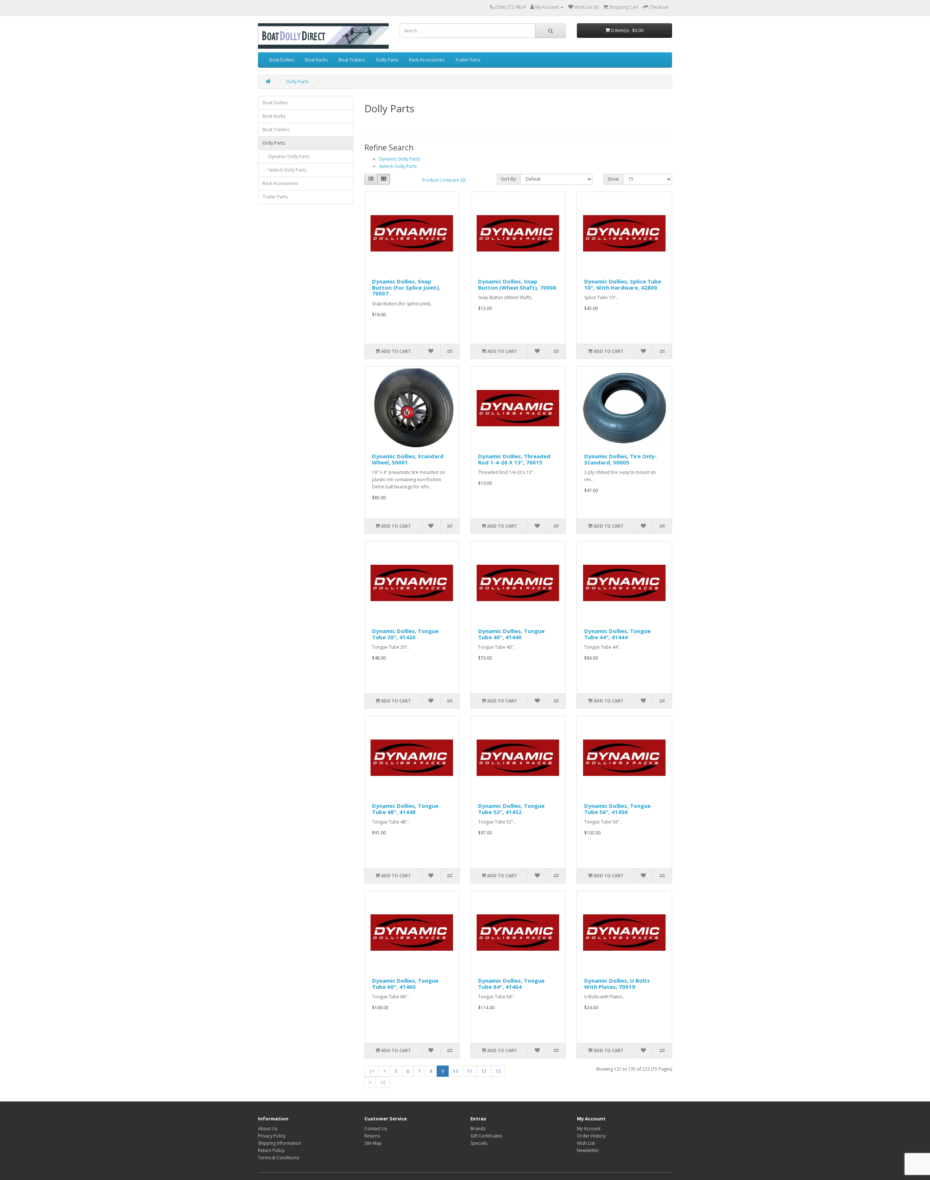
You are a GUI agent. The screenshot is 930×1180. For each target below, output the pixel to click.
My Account (589, 1128)
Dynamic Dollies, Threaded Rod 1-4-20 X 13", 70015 (514, 459)
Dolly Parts (387, 60)
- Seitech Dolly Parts (284, 170)
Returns (372, 1136)
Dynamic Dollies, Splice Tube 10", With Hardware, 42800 (622, 284)
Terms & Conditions (278, 1158)
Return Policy (271, 1150)
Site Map (373, 1143)
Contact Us (375, 1128)
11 (469, 1071)
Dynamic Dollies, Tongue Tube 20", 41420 (405, 634)
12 (483, 1071)
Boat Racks (316, 60)
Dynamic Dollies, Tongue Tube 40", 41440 (511, 634)
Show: (613, 179)
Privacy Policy (272, 1136)
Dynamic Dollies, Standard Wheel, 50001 (408, 459)
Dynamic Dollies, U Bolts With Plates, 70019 (617, 983)
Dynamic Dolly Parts (399, 159)
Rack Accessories (426, 60)
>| (382, 1082)
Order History (591, 1136)
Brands (477, 1128)
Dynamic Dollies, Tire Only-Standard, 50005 (620, 459)
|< (371, 1071)
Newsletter (588, 1150)
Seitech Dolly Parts (398, 166)
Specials (478, 1143)
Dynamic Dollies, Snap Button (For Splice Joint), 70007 (406, 287)
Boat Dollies (281, 60)
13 (498, 1071)
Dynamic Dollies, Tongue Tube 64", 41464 (511, 983)
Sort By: (509, 179)
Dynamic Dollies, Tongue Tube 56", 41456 (617, 808)
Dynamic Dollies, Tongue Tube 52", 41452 (511, 808)
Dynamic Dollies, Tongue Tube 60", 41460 (405, 983)
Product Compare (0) (443, 180)
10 (455, 1071)
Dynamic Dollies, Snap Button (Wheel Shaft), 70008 (517, 284)
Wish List (586, 1143)
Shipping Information (279, 1143)
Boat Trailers (352, 60)
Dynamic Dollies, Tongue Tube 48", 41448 (405, 808)
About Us (267, 1128)
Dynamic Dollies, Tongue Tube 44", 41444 (617, 634)
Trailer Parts (467, 60)
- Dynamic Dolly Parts (286, 156)
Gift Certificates (486, 1136)
